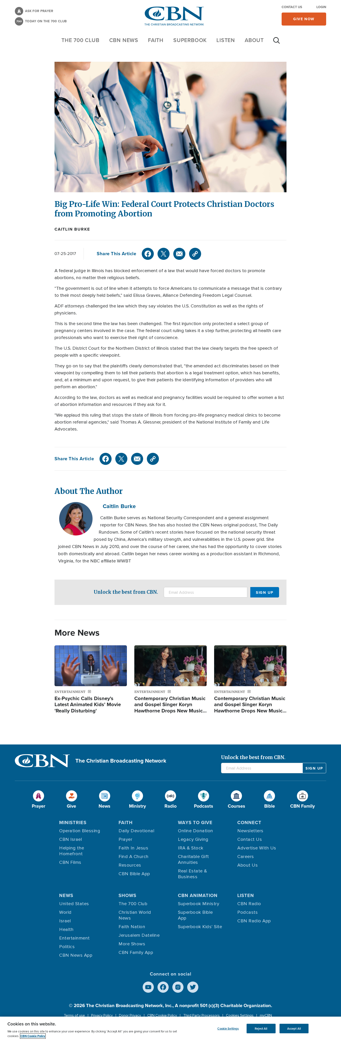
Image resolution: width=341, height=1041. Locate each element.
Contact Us (292, 7)
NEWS (66, 895)
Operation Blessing (79, 831)
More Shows (132, 944)
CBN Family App (136, 952)
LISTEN (225, 40)
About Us (247, 865)
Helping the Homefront (71, 851)
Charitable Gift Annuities (193, 859)
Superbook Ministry (198, 904)
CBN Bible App (134, 874)
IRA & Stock (190, 848)
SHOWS (127, 895)
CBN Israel (70, 839)
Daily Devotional (136, 831)
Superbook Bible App (195, 915)
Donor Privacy (130, 1015)
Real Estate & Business (192, 874)
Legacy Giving (193, 839)
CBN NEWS (123, 40)
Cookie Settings (228, 1028)
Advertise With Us (256, 848)
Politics (67, 947)
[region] (170, 1029)
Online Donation (195, 831)
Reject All (261, 1028)
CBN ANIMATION (198, 895)
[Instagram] (177, 987)
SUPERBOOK (190, 40)
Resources (130, 865)
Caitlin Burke (72, 229)
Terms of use (74, 1015)
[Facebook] (148, 254)
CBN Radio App (254, 921)
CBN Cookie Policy (162, 1015)
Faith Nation (132, 927)
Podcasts (247, 912)
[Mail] (179, 254)
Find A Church (134, 856)
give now (304, 19)
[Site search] (276, 42)
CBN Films (70, 862)
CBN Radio (249, 904)
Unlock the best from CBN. (126, 592)
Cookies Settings (240, 1015)
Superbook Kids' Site (200, 927)
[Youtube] (148, 987)
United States (74, 904)
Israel (65, 921)
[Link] (195, 254)
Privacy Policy (102, 1015)
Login (321, 7)
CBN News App (75, 955)
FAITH (156, 40)
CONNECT (249, 822)
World (65, 912)
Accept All (294, 1028)
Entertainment (74, 938)
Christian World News (135, 915)
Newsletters (250, 831)
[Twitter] (164, 254)
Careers (245, 856)
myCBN (266, 1015)
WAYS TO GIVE (195, 822)
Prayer (125, 839)
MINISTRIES (73, 822)
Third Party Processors (201, 1015)
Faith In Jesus (133, 848)
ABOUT (254, 40)
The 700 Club (80, 40)
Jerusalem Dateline (139, 935)
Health (66, 929)
